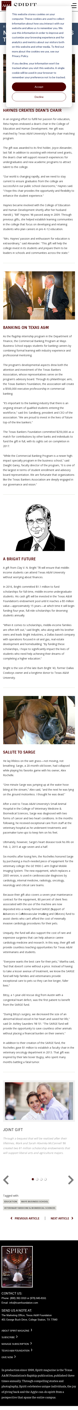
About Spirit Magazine (15, 1330)
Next (71, 1180)
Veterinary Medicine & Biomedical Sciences (29, 1208)
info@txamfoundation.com (23, 1302)
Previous (6, 1180)
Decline (39, 96)
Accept (39, 86)
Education (10, 1201)
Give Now (7, 1357)
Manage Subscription (15, 1344)
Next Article (60, 1218)
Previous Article (27, 1218)
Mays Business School (34, 1201)
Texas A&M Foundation (16, 1350)
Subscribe (8, 1337)
